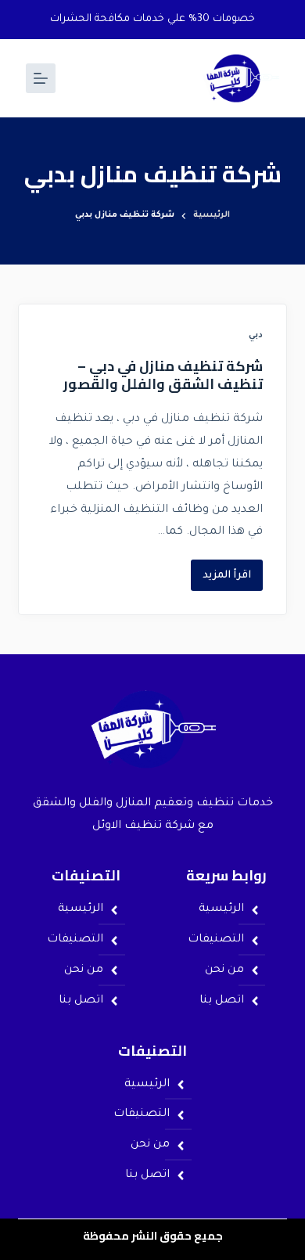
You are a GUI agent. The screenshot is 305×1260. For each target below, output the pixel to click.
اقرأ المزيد (221, 570)
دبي (256, 335)
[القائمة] (41, 78)
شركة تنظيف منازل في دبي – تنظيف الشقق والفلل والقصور (163, 375)
